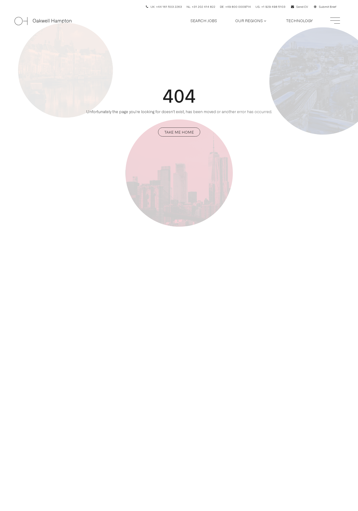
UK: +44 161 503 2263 (166, 6)
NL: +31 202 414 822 (201, 6)
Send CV (302, 6)
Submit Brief (327, 6)
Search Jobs (203, 20)
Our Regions (249, 20)
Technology (299, 20)
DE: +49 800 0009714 (235, 6)
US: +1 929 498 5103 (270, 6)
